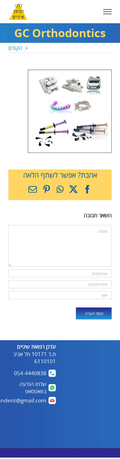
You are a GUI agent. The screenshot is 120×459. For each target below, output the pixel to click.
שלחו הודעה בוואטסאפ (33, 387)
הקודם (15, 48)
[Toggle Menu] (107, 11)
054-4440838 (30, 373)
